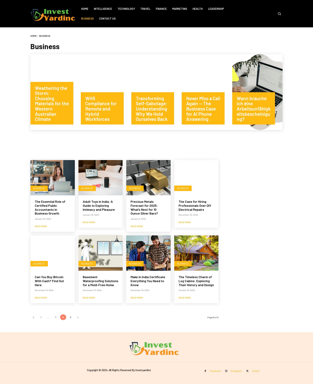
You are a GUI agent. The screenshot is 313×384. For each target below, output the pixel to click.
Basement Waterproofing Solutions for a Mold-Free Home (100, 281)
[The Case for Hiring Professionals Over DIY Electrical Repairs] (196, 178)
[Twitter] (247, 371)
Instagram (236, 371)
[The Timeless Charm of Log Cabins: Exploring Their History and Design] (196, 253)
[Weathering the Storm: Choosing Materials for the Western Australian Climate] (55, 92)
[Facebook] (205, 371)
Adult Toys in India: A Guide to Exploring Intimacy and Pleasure (99, 205)
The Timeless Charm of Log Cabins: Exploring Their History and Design (196, 281)
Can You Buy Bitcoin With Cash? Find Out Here (49, 281)
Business (39, 188)
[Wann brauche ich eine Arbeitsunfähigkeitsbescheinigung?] (257, 92)
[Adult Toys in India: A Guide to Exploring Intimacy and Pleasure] (100, 178)
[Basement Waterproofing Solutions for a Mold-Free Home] (100, 253)
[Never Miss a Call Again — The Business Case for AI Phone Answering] (207, 92)
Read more (41, 226)
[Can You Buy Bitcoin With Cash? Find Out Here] (52, 253)
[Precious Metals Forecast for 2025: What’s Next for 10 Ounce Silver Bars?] (148, 178)
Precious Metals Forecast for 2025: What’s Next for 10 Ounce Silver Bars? (144, 207)
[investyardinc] (54, 13)
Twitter (256, 371)
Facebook (215, 371)
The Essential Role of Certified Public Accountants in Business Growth (50, 207)
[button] (279, 13)
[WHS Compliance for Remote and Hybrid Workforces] (106, 92)
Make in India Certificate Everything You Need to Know (148, 281)
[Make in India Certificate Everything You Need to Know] (148, 253)
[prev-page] (33, 317)
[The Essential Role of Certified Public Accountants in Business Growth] (52, 178)
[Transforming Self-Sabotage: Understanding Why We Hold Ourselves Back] (156, 92)
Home (33, 35)
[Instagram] (226, 371)
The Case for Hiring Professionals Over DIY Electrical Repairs (195, 205)
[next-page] (78, 317)
